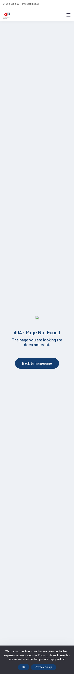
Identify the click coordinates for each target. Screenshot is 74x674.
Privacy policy (43, 667)
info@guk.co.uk (30, 4)
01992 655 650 (11, 4)
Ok (23, 667)
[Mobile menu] (68, 14)
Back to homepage (37, 363)
